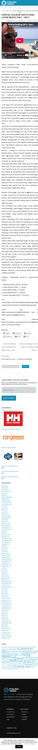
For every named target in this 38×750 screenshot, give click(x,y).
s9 (6, 665)
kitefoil (20, 658)
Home (3, 10)
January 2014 (6, 600)
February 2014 (6, 598)
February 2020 (6, 501)
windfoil (4, 668)
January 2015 (6, 580)
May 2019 (5, 510)
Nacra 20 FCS (6, 663)
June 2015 (5, 570)
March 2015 (5, 576)
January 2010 (6, 634)
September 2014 (7, 587)
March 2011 (5, 630)
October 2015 (6, 563)
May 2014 (5, 593)
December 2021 (6, 491)
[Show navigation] (33, 3)
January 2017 (6, 536)
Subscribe (9, 398)
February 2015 (6, 578)
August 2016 (5, 544)
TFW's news (9, 10)
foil (15, 654)
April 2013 (5, 617)
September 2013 (7, 608)
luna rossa (33, 659)
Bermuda (5, 653)
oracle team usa (32, 663)
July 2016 (4, 546)
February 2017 (6, 535)
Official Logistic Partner (9, 447)
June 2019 (5, 508)
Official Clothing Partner (9, 410)
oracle (24, 663)
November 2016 (7, 540)
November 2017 (7, 529)
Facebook (24, 712)
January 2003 (6, 638)
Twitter (23, 714)
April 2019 (5, 512)
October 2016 (6, 542)
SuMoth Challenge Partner (10, 477)
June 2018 (5, 520)
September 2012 (7, 623)
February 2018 (6, 523)
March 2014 (5, 597)
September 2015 (7, 565)
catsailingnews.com (15, 653)
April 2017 (5, 533)
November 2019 (7, 504)
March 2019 (5, 514)
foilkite (14, 657)
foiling (19, 655)
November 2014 (7, 583)
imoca (4, 659)
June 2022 (5, 488)
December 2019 (6, 503)
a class (17, 649)
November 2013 (7, 604)
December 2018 (6, 518)
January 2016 (6, 557)
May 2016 (5, 550)
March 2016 (5, 553)
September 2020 (7, 497)
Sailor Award (20, 665)
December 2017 (6, 527)
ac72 (12, 649)
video (19, 21)
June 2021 (5, 495)
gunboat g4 (34, 657)
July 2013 (4, 612)
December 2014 (6, 582)
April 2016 (5, 551)
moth (13, 661)
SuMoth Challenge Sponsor (10, 466)
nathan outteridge (16, 663)
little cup (26, 659)
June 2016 (5, 548)
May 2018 (5, 521)
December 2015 (6, 559)
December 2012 (6, 621)
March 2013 (5, 619)
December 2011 (6, 628)
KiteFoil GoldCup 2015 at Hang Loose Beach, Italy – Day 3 (29, 347)
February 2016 (6, 555)
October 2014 (6, 585)
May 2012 (5, 625)
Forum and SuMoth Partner (10, 471)
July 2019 (4, 506)
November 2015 (7, 561)
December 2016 (6, 538)
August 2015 (5, 566)
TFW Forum (9, 667)
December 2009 (6, 636)
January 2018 (6, 525)
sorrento (29, 664)
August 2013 (5, 610)
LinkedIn (24, 719)
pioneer (4, 665)
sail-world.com (12, 665)
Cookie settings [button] (29, 744)
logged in (14, 359)
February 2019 (6, 516)
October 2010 (6, 632)
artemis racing (32, 651)
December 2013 (6, 602)
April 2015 (5, 574)
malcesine (5, 661)
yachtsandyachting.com (13, 668)
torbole (33, 667)
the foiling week (21, 666)
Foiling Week (34, 21)
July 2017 (4, 531)
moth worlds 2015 (26, 661)
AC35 (7, 649)
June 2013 (5, 613)
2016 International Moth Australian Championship (15, 647)
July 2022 (4, 486)
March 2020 (5, 499)
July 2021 (4, 493)
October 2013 (6, 606)
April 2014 (5, 595)
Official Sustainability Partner (11, 429)
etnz (31, 653)
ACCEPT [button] (19, 746)
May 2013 (5, 615)
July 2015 (4, 568)
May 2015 (5, 572)
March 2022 (5, 489)
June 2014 (5, 591)
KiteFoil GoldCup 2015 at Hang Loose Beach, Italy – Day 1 (9, 347)
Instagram (24, 717)
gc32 (28, 657)
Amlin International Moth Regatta (16, 651)
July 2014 (4, 589)
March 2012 (5, 627)
